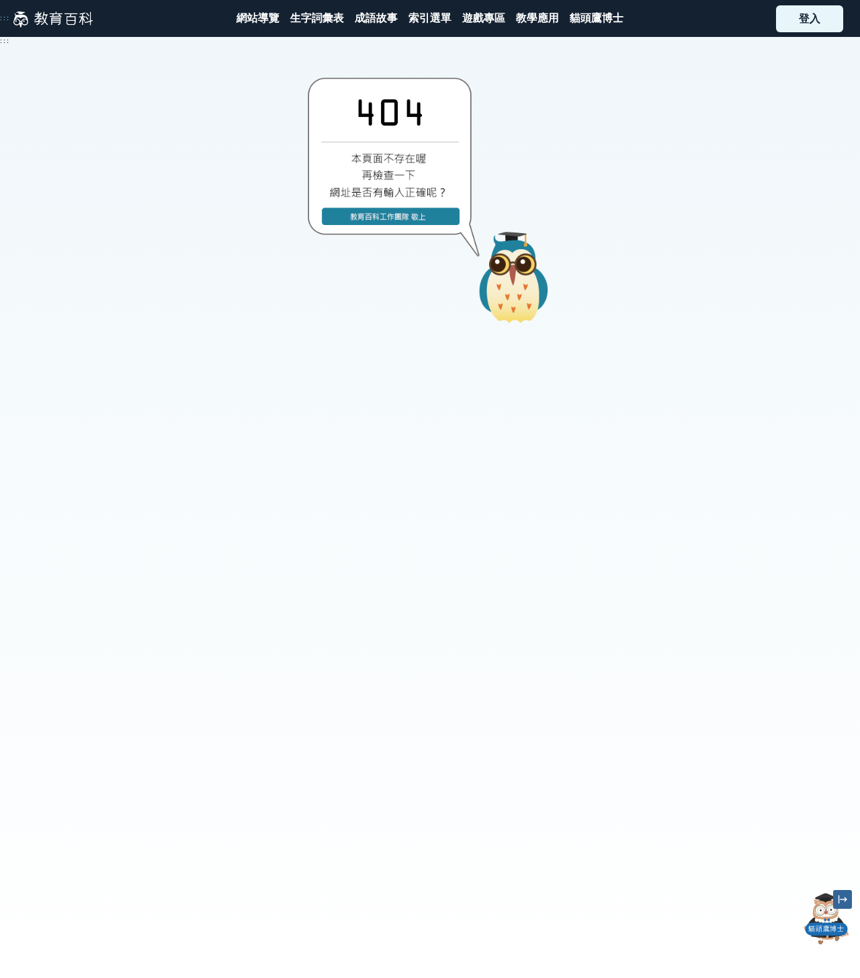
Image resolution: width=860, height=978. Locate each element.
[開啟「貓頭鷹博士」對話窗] (826, 918)
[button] (430, 18)
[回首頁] (53, 19)
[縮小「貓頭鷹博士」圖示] (842, 899)
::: (5, 18)
